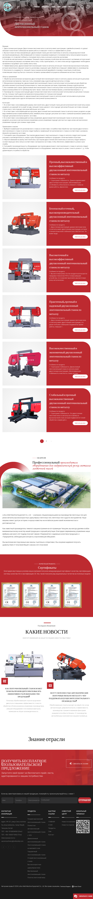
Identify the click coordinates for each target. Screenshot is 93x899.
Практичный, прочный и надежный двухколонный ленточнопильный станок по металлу (65, 307)
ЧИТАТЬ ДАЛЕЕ (80, 190)
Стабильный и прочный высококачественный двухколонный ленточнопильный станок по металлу (68, 401)
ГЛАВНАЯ (36, 7)
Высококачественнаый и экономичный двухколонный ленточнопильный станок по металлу (65, 354)
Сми (59, 7)
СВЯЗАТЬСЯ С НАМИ (80, 763)
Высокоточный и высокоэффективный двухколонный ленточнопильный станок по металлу (68, 261)
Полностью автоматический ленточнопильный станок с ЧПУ (51, 9)
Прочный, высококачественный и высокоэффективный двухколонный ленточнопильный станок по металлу (68, 168)
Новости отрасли (68, 825)
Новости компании (68, 822)
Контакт (72, 7)
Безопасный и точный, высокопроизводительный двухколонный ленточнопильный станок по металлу (68, 214)
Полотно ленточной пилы (36, 877)
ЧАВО (53, 7)
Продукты (45, 7)
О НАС (65, 7)
